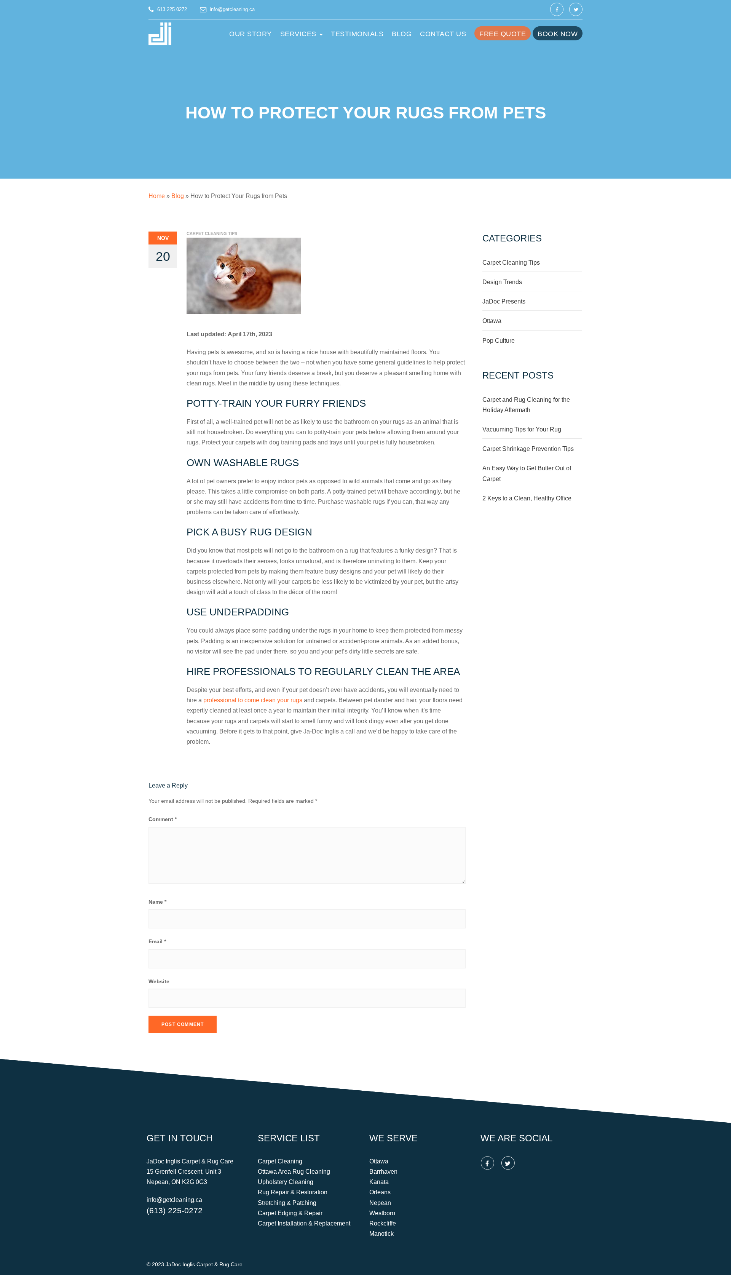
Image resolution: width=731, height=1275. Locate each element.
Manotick (381, 1234)
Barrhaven (383, 1171)
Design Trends (502, 282)
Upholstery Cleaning (285, 1182)
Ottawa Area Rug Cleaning (294, 1171)
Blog (402, 34)
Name (157, 902)
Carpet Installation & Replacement (304, 1223)
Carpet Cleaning (280, 1161)
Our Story (250, 34)
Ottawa (491, 321)
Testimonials (357, 34)
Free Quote (502, 34)
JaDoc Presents (503, 301)
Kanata (379, 1182)
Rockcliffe (382, 1223)
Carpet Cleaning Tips (212, 233)
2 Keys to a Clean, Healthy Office (526, 498)
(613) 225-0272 (175, 1210)
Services (298, 34)
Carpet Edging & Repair (290, 1213)
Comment (162, 819)
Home (156, 196)
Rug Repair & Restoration (292, 1192)
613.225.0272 (172, 9)
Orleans (380, 1192)
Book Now (558, 34)
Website (158, 981)
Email (157, 941)
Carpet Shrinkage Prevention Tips (528, 449)
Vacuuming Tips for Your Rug (521, 429)
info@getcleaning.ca (232, 9)
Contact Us (443, 34)
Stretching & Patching (287, 1203)
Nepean (380, 1203)
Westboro (382, 1213)
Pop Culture (498, 340)
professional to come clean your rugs (252, 700)
